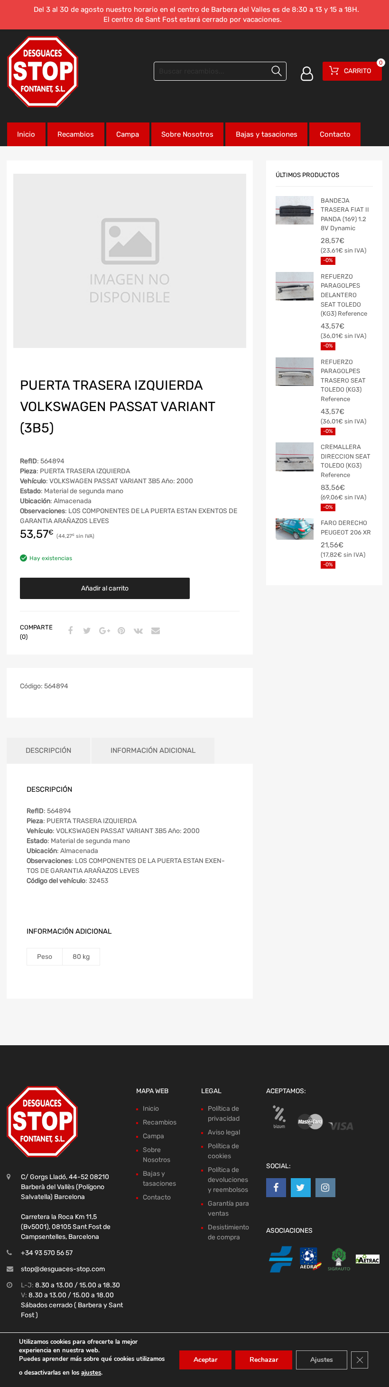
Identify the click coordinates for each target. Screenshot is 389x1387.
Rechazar (264, 1359)
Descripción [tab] (48, 750)
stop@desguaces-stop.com (63, 1269)
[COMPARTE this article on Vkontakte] (137, 631)
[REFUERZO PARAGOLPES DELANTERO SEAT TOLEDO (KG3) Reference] (295, 286)
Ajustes (321, 1359)
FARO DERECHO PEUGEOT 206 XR (346, 527)
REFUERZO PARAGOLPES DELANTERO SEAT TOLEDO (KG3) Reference (344, 295)
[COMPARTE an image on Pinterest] (120, 631)
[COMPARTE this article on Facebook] (69, 631)
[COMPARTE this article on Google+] (103, 631)
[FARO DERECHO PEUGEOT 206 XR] (295, 529)
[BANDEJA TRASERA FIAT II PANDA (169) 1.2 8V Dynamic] (295, 210)
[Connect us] (276, 1187)
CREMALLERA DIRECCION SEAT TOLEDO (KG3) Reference (345, 460)
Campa (127, 134)
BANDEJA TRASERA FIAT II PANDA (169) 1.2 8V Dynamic (345, 214)
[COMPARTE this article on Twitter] (86, 631)
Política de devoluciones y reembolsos (228, 1180)
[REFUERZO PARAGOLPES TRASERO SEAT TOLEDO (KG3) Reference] (295, 371)
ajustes (91, 1372)
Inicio (26, 134)
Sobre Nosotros (187, 134)
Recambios (75, 134)
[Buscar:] (220, 71)
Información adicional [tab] (153, 750)
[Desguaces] (42, 71)
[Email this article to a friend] (154, 631)
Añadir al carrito (105, 588)
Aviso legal (224, 1132)
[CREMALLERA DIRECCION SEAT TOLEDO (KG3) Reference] (295, 456)
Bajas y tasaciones (266, 134)
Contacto (335, 134)
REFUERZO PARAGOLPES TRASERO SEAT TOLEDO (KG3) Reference (343, 380)
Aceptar (205, 1359)
